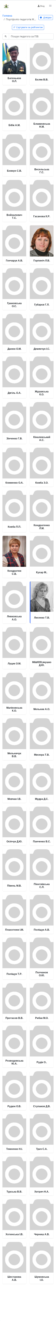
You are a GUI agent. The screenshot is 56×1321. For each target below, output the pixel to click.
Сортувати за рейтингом (29, 27)
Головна (7, 15)
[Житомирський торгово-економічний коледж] (6, 6)
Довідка (47, 17)
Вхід (42, 5)
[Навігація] (50, 5)
